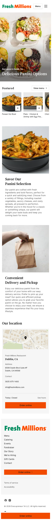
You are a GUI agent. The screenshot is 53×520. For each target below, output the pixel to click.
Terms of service (11, 483)
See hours (42, 398)
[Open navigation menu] (45, 6)
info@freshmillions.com (14, 388)
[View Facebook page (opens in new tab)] (5, 500)
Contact (8, 463)
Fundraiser (9, 447)
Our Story (9, 451)
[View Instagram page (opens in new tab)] (9, 500)
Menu (38, 6)
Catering (8, 439)
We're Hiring (10, 455)
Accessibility (9, 487)
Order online (26, 405)
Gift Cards (9, 459)
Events (7, 443)
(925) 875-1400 (12, 382)
